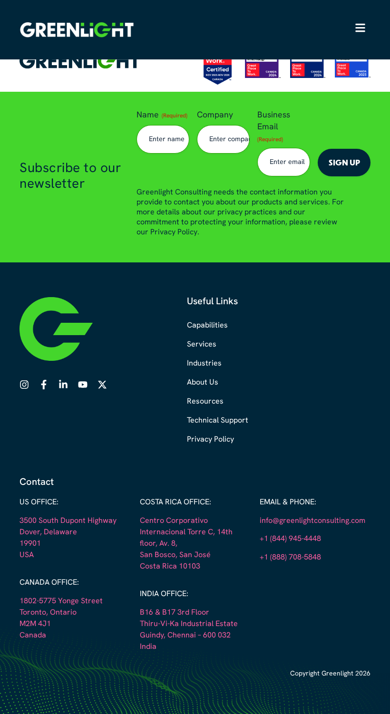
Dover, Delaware (48, 532)
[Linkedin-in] (63, 384)
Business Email (273, 127)
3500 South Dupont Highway (68, 521)
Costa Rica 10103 (170, 566)
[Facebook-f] (44, 384)
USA (27, 555)
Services (201, 344)
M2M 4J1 (35, 624)
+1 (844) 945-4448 (290, 539)
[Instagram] (24, 384)
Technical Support (217, 421)
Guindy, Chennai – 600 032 (185, 635)
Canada (33, 635)
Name (161, 115)
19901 (30, 544)
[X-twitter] (102, 384)
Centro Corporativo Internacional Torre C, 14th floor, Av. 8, (186, 532)
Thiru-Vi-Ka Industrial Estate (189, 624)
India (148, 647)
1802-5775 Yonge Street (61, 601)
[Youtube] (83, 384)
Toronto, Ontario (48, 613)
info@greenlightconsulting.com (312, 521)
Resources (205, 401)
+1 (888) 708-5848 (290, 557)
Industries (204, 363)
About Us (202, 382)
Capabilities (207, 325)
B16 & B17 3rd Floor (174, 613)
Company (215, 115)
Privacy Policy (210, 440)
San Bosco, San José (175, 555)
